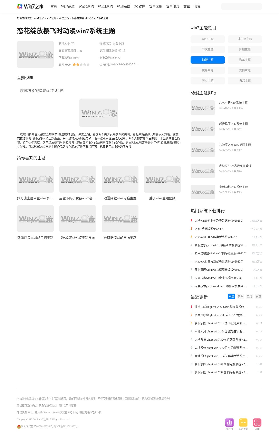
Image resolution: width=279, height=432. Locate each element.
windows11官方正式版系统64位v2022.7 (219, 261)
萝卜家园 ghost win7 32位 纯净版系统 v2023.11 (221, 372)
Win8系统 (123, 6)
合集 (197, 6)
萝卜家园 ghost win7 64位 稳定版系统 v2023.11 (221, 364)
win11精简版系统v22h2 (209, 228)
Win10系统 (86, 6)
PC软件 (139, 6)
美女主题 (207, 80)
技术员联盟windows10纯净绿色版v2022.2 (220, 253)
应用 (249, 296)
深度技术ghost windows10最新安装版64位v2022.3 (221, 286)
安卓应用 (155, 6)
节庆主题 (207, 49)
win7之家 (39, 18)
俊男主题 (207, 70)
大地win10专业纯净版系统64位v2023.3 (219, 220)
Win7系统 (68, 6)
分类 (257, 429)
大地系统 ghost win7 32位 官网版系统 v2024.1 (221, 339)
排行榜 (229, 429)
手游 (258, 296)
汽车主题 (245, 59)
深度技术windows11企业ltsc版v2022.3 (218, 277)
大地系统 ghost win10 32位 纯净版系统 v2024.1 (221, 347)
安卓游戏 (172, 6)
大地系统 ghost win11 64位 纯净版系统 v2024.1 (221, 356)
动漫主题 (64, 18)
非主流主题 (245, 38)
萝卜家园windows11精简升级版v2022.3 (219, 269)
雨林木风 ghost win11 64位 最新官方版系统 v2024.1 (221, 331)
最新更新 (243, 429)
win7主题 (51, 18)
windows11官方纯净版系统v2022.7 (216, 237)
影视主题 (245, 49)
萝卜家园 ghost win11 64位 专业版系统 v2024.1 (221, 323)
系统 (231, 296)
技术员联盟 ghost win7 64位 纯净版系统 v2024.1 (221, 307)
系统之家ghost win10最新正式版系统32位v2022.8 (221, 245)
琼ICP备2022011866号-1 (67, 426)
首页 (53, 6)
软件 (240, 296)
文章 (186, 6)
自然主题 (245, 80)
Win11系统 (105, 6)
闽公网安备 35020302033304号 (37, 426)
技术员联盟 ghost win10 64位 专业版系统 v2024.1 (221, 315)
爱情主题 (245, 70)
